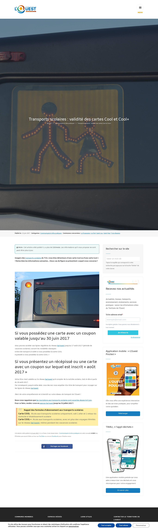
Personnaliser (141, 525)
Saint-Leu (99, 233)
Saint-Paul (107, 233)
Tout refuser (123, 525)
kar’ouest (60, 346)
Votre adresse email (114, 315)
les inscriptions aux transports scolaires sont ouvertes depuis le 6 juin (64, 400)
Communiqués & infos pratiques (64, 123)
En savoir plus (123, 490)
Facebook (55, 436)
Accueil (49, 123)
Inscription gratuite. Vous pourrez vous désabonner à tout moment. (122, 326)
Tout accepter (106, 525)
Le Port (93, 233)
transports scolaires (33, 258)
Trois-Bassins (115, 233)
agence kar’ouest (46, 403)
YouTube (42, 436)
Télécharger (123, 413)
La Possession (85, 233)
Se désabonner (135, 337)
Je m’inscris (123, 333)
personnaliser (74, 526)
